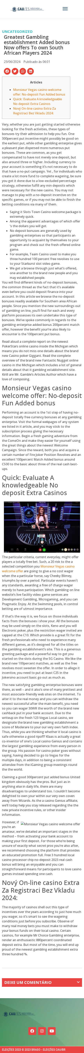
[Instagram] (42, 1031)
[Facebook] (32, 1031)
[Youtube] (52, 1031)
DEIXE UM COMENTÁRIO (28, 982)
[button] (7, 71)
